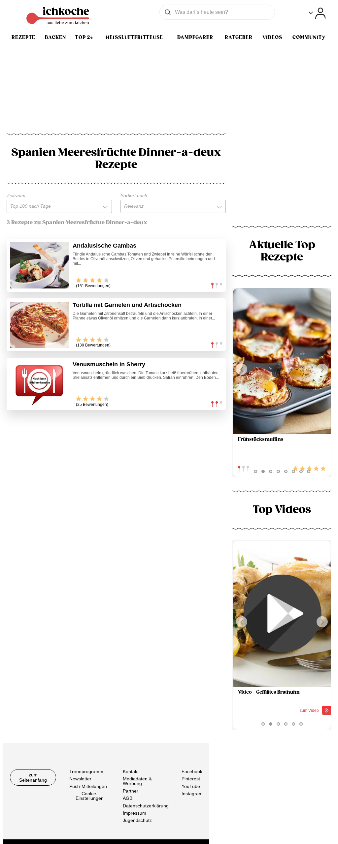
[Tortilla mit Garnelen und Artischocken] (39, 325)
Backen (55, 37)
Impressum (134, 813)
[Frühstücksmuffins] (282, 361)
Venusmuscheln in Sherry (109, 364)
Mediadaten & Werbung (137, 781)
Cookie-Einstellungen (90, 795)
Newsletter (80, 778)
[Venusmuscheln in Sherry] (39, 384)
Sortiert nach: (134, 195)
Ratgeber (239, 37)
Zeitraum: (17, 195)
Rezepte (23, 37)
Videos (272, 37)
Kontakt (131, 771)
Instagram (192, 793)
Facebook (192, 771)
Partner (130, 791)
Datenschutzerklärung (146, 805)
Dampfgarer (195, 37)
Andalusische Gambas (104, 245)
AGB (127, 798)
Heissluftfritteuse (134, 37)
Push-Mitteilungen (88, 786)
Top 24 (84, 37)
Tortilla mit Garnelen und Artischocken (127, 305)
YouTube (191, 786)
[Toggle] (317, 13)
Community (308, 37)
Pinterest (191, 778)
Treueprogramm (86, 771)
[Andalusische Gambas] (39, 265)
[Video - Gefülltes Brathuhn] (282, 614)
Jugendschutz (137, 820)
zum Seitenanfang (33, 777)
